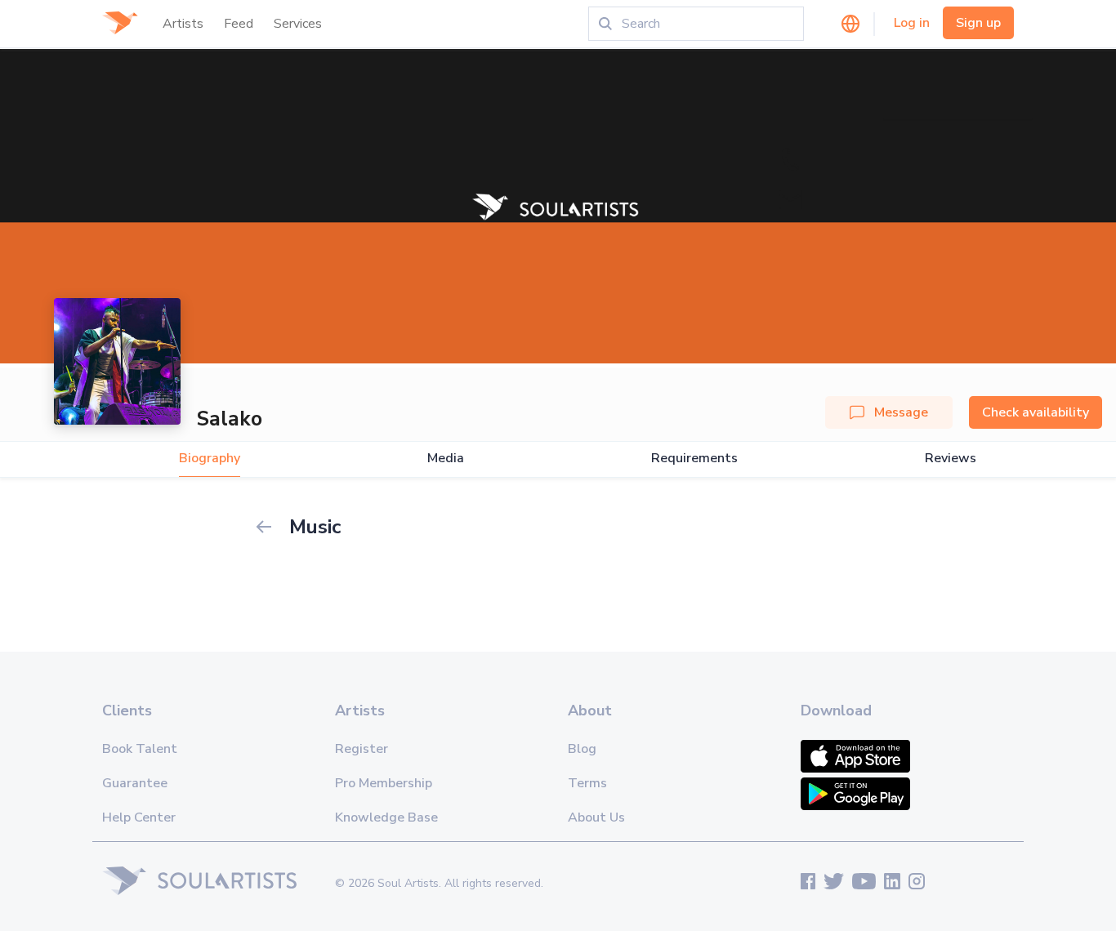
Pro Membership (383, 783)
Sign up (978, 23)
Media (445, 458)
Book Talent (139, 749)
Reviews (950, 458)
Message (901, 412)
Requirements (694, 458)
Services (298, 24)
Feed (238, 24)
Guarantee (134, 783)
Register (361, 749)
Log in (912, 23)
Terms (587, 783)
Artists (183, 24)
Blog (582, 749)
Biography (209, 458)
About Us (596, 817)
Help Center (139, 817)
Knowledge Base (386, 817)
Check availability (1035, 412)
